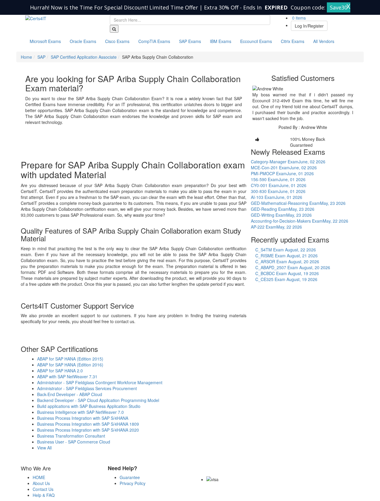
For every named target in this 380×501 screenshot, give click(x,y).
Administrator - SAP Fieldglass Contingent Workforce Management (99, 382)
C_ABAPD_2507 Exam (292, 267)
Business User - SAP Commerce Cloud (73, 442)
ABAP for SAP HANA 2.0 (60, 371)
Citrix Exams (292, 41)
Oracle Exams (83, 41)
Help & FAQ (44, 495)
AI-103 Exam (276, 197)
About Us (41, 483)
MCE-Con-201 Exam (284, 167)
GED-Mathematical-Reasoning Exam (298, 203)
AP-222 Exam (276, 227)
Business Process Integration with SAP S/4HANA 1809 (88, 424)
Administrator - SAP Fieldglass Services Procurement (87, 388)
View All (44, 448)
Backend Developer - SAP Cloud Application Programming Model (98, 400)
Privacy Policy (132, 483)
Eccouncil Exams (256, 41)
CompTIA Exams (154, 41)
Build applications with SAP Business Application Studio (88, 406)
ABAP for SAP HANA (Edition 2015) (70, 359)
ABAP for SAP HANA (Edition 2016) (70, 365)
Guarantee (130, 477)
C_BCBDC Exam (287, 273)
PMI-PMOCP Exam (282, 173)
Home (26, 57)
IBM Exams (220, 41)
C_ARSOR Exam (287, 261)
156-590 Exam (278, 179)
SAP (41, 57)
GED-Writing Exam (281, 215)
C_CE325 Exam (286, 279)
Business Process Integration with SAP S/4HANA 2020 (88, 430)
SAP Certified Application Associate (84, 57)
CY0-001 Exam (278, 185)
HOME (39, 477)
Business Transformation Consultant (71, 436)
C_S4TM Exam (285, 250)
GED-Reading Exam (282, 209)
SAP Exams (190, 41)
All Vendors (323, 41)
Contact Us (43, 489)
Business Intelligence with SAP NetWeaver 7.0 (80, 412)
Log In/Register (309, 26)
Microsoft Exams (45, 41)
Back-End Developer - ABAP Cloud (69, 394)
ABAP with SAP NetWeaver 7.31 (67, 376)
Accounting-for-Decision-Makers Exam (299, 221)
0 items (298, 18)
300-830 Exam (278, 191)
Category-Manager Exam (288, 162)
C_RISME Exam (286, 256)
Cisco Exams (117, 41)
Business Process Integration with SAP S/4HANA (82, 418)
